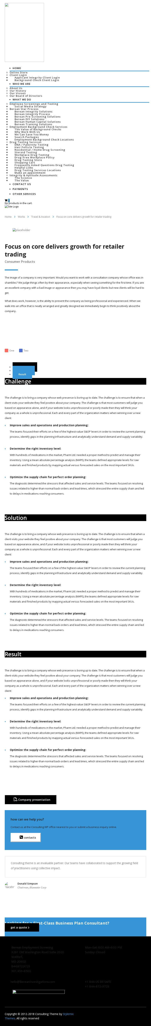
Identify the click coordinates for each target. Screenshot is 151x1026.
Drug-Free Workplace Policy (35, 157)
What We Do (22, 99)
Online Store (19, 72)
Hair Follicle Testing (29, 147)
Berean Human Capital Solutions (38, 121)
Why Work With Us (27, 132)
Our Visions (18, 93)
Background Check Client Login (37, 80)
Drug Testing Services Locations (38, 170)
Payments (20, 189)
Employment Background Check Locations (44, 139)
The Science (23, 178)
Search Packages (27, 137)
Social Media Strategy (31, 106)
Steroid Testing (26, 152)
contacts (29, 837)
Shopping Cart (25, 162)
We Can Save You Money (32, 134)
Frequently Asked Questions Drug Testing (44, 165)
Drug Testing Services (25, 142)
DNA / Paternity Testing (32, 144)
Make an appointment (30, 172)
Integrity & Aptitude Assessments (33, 175)
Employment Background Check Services (38, 127)
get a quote (19, 927)
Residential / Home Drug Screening (40, 150)
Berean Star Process (24, 109)
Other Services (24, 194)
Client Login (18, 75)
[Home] (12, 206)
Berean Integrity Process (32, 114)
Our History (18, 90)
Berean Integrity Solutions (33, 111)
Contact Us (22, 184)
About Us (16, 88)
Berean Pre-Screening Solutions (38, 116)
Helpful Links (24, 167)
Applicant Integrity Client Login (37, 77)
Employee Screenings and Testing (34, 104)
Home (17, 68)
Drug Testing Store (28, 160)
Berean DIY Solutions (29, 119)
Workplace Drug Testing (32, 155)
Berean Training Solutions (33, 124)
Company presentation (33, 799)
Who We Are (21, 84)
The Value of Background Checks (38, 129)
